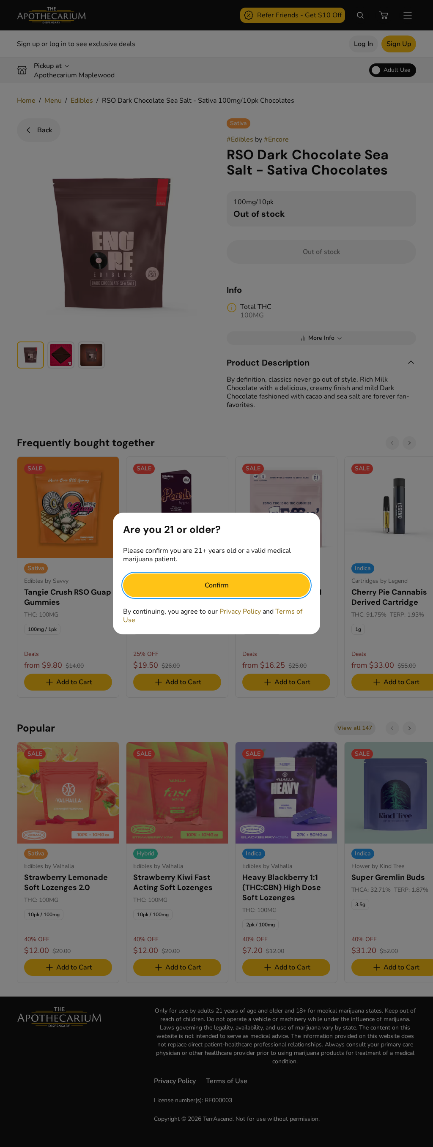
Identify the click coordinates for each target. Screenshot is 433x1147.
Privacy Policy (240, 611)
